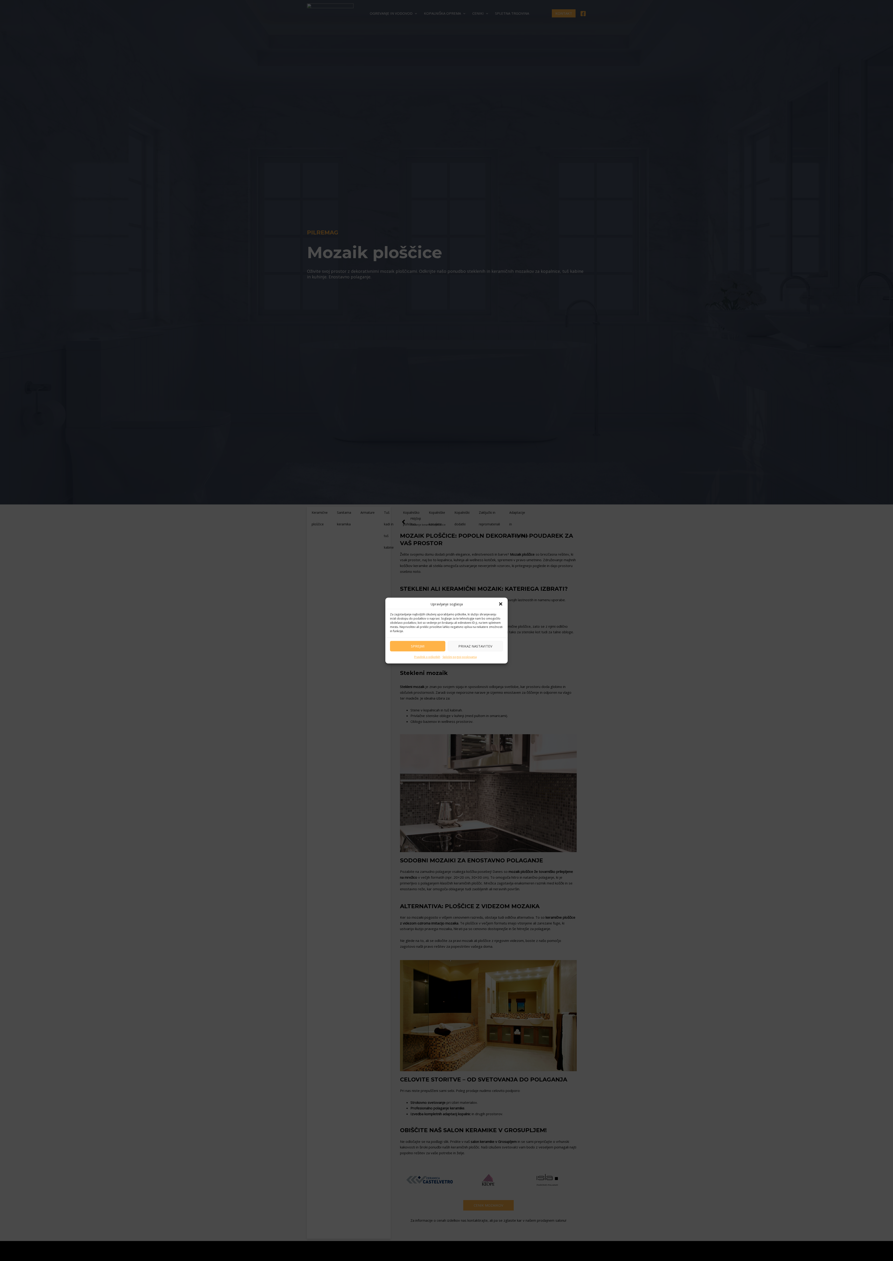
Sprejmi (418, 646)
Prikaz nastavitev (475, 646)
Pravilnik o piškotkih (427, 657)
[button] (500, 604)
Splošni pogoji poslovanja (460, 657)
